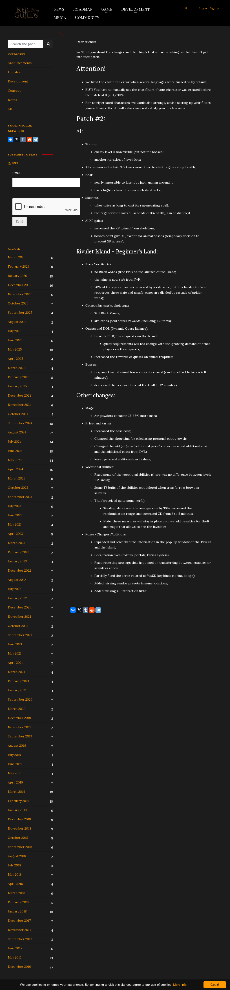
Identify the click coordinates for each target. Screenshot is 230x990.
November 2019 (19, 727)
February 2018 (18, 902)
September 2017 (20, 939)
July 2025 (14, 331)
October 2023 (18, 488)
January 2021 (17, 690)
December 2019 (19, 718)
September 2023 (20, 497)
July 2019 (14, 755)
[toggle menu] (61, 33)
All (10, 109)
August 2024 (17, 432)
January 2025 (17, 386)
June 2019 (15, 764)
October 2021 (18, 626)
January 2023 (17, 561)
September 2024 (20, 423)
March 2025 (16, 368)
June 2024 (15, 451)
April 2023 (15, 534)
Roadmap (82, 9)
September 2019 (20, 736)
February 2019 (18, 801)
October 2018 (18, 838)
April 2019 (15, 782)
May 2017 (14, 957)
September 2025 (20, 313)
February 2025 (18, 377)
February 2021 (18, 681)
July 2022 (14, 589)
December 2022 (19, 570)
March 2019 (16, 792)
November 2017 (19, 930)
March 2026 (16, 257)
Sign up (214, 8)
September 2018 (20, 847)
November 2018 (19, 828)
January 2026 (17, 276)
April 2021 (15, 663)
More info (180, 984)
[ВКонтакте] (10, 139)
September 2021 (20, 635)
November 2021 (19, 617)
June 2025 (15, 340)
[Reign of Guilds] (27, 13)
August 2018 (17, 856)
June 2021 (15, 644)
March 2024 (16, 478)
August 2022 (17, 580)
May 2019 (15, 773)
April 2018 (15, 884)
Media (60, 17)
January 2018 (17, 911)
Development (135, 9)
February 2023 (18, 552)
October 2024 (18, 414)
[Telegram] (35, 139)
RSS (15, 163)
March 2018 (16, 893)
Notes (12, 100)
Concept (14, 91)
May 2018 (15, 874)
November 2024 (19, 405)
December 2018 (19, 819)
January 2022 (17, 598)
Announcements (20, 63)
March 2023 (16, 543)
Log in (203, 8)
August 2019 (17, 746)
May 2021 (14, 653)
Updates (14, 72)
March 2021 (16, 672)
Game (106, 9)
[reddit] (29, 139)
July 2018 (14, 865)
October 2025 (18, 303)
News (59, 9)
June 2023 (15, 515)
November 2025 (19, 294)
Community (87, 17)
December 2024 (19, 395)
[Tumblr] (23, 139)
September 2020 (20, 699)
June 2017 (15, 948)
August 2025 (17, 322)
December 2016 (19, 967)
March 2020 (17, 709)
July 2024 (14, 442)
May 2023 (15, 524)
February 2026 (18, 266)
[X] (17, 139)
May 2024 (15, 460)
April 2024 (15, 469)
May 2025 (15, 349)
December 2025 (19, 285)
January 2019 (17, 810)
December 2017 (19, 921)
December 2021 (19, 607)
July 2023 (14, 506)
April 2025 (15, 359)
